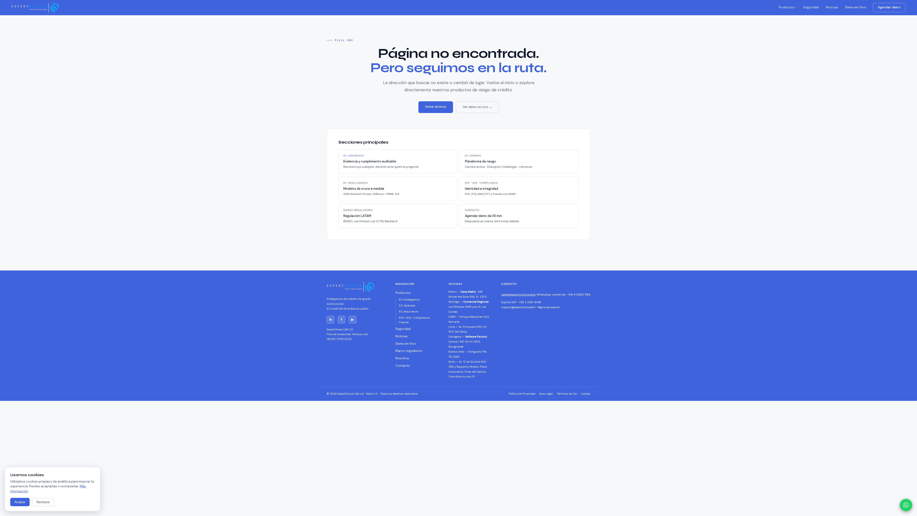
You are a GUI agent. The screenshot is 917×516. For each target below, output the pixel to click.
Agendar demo (889, 7)
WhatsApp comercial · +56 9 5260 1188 (563, 294)
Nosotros (402, 358)
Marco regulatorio (408, 351)
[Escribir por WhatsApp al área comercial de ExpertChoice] (906, 505)
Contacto (402, 366)
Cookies (585, 393)
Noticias (832, 7)
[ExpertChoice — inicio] (35, 7)
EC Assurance (408, 311)
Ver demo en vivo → (477, 107)
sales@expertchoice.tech (518, 294)
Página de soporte (548, 307)
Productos (786, 7)
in (330, 319)
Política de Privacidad (522, 393)
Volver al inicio (435, 107)
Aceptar (20, 502)
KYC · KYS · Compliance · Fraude (415, 320)
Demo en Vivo (855, 7)
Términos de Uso (567, 393)
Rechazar (43, 502)
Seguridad (811, 7)
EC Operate (407, 305)
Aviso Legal (546, 393)
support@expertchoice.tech (518, 307)
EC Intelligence (409, 299)
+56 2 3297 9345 (530, 302)
